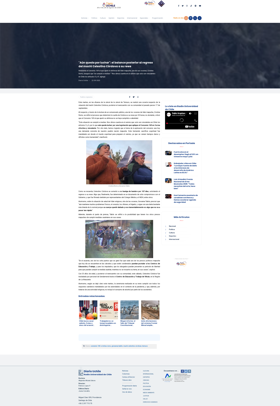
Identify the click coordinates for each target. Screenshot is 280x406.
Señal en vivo (127, 389)
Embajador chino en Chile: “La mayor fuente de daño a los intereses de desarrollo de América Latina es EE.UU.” (185, 168)
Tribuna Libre (126, 380)
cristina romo (106, 346)
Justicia (146, 396)
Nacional (172, 226)
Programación (157, 18)
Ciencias (146, 380)
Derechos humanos (150, 402)
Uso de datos (127, 392)
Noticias (84, 18)
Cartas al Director (128, 377)
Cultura (103, 18)
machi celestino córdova (132, 346)
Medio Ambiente (148, 392)
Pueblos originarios (86, 97)
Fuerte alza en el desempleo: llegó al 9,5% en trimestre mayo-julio (186, 154)
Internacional (132, 18)
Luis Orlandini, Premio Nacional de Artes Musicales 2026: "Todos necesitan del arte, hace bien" (184, 184)
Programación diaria (129, 386)
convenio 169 (95, 346)
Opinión (111, 18)
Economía (146, 389)
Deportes (120, 18)
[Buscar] (195, 18)
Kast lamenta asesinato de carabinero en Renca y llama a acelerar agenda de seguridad (186, 198)
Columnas (126, 374)
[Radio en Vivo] (186, 18)
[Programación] (191, 18)
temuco (145, 346)
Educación (147, 386)
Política (94, 18)
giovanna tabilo (117, 346)
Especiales (144, 18)
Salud (145, 399)
